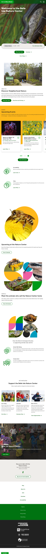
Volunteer (23, 496)
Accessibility (23, 500)
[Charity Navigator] (23, 536)
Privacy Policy (23, 513)
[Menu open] (44, 2)
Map (23, 485)
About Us (23, 489)
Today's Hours (8, 45)
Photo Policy (22, 516)
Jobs (23, 492)
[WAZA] (23, 541)
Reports (23, 506)
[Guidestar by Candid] (23, 531)
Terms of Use (23, 510)
